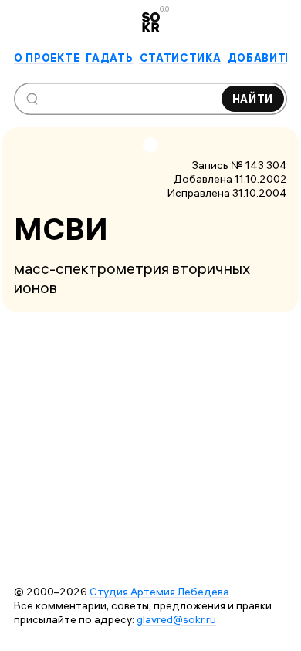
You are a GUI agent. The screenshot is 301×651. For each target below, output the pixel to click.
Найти (253, 99)
